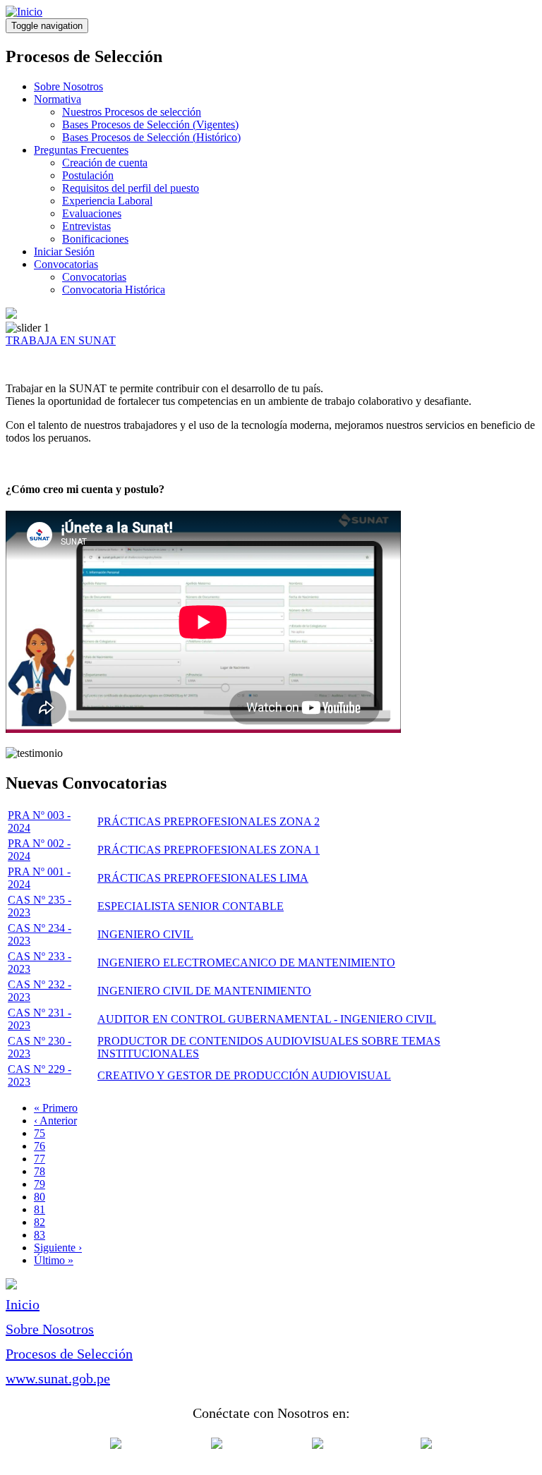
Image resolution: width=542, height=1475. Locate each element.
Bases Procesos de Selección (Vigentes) (150, 124)
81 (39, 1209)
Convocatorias (66, 264)
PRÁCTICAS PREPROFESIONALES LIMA (202, 878)
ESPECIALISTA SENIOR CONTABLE (190, 906)
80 (39, 1197)
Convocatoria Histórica (113, 290)
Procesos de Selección (69, 1353)
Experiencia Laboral (107, 201)
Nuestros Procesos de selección (131, 112)
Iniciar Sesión (64, 251)
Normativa (57, 99)
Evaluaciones (91, 213)
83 (39, 1235)
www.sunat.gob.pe (58, 1378)
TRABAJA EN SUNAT (61, 340)
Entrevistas (86, 226)
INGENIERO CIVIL (145, 934)
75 (39, 1133)
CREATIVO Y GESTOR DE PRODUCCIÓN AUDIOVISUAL (244, 1075)
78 (39, 1171)
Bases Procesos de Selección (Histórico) (151, 137)
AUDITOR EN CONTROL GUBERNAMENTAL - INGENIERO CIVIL (266, 1019)
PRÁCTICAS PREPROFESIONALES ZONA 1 (208, 850)
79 (39, 1184)
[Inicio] (24, 12)
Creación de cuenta (104, 163)
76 (39, 1146)
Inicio (23, 1304)
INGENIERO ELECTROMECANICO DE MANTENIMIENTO (246, 963)
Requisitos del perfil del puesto (130, 188)
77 (39, 1159)
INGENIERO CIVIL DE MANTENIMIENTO (204, 991)
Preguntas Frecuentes (81, 150)
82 (39, 1222)
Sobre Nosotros (68, 86)
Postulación (88, 175)
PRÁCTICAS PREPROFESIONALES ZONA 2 (208, 821)
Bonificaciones (95, 239)
